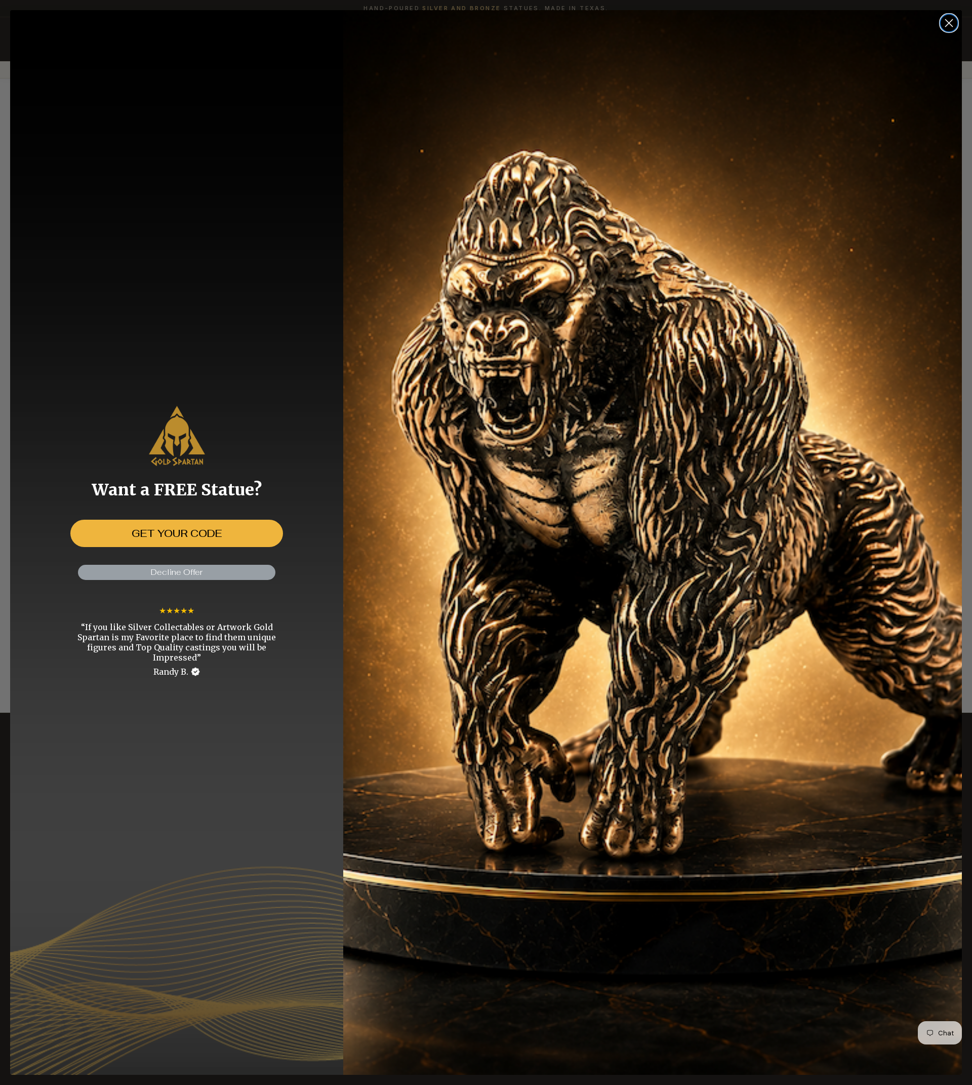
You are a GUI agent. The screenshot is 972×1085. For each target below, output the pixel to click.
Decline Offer (176, 572)
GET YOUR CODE (177, 533)
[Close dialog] (949, 23)
